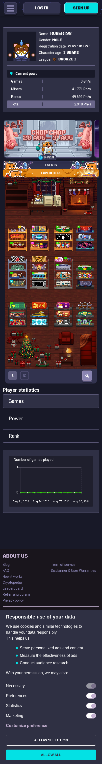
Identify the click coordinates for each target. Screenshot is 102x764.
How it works (13, 576)
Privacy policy (13, 600)
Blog (6, 565)
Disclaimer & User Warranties (73, 571)
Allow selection (51, 740)
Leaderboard (13, 588)
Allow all (51, 755)
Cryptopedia (12, 582)
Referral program (16, 594)
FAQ (6, 571)
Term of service (63, 565)
